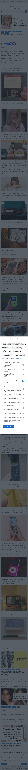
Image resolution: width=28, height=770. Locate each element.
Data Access (14, 431)
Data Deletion (6, 431)
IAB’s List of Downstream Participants (15, 358)
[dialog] (14, 385)
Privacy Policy (21, 431)
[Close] (25, 339)
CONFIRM (8, 426)
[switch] (23, 365)
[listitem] (14, 362)
